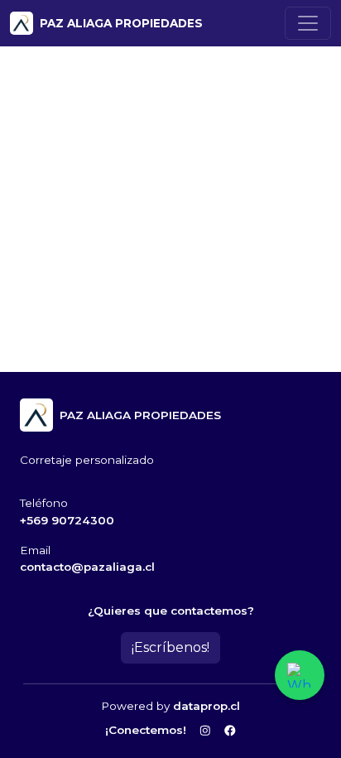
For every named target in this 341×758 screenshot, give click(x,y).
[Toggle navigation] (308, 23)
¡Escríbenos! (170, 647)
